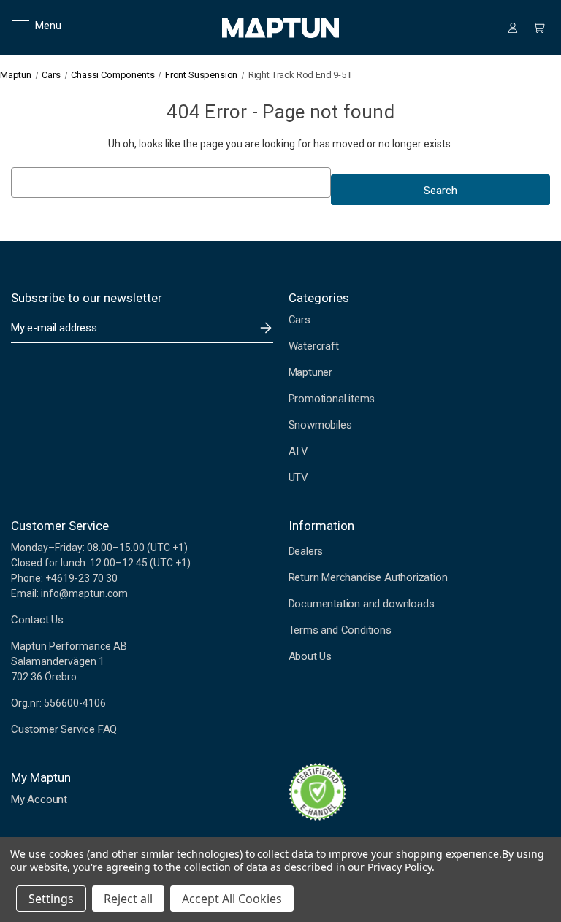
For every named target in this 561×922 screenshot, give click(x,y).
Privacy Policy (399, 867)
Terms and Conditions (340, 630)
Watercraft (314, 346)
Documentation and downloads (362, 603)
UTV (298, 477)
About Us (310, 656)
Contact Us (37, 619)
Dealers (306, 551)
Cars (299, 319)
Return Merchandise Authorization (368, 577)
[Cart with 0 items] (539, 27)
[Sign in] (512, 28)
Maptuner (310, 372)
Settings (51, 899)
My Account (39, 799)
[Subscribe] (266, 327)
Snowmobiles (320, 424)
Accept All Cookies (232, 899)
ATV (298, 451)
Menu (39, 25)
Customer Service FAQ (64, 729)
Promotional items (332, 398)
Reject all (128, 899)
